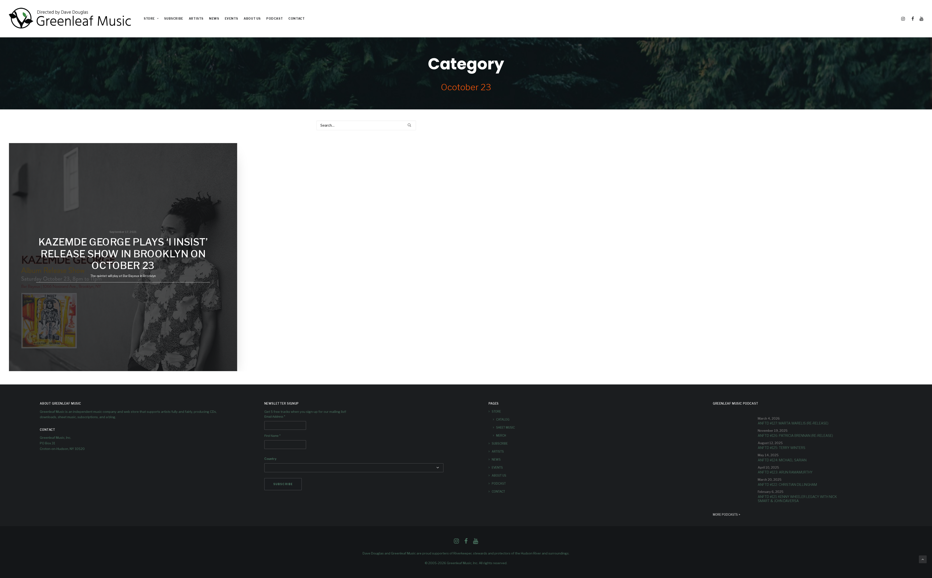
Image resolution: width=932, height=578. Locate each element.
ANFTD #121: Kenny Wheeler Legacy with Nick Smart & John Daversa (797, 499)
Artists (196, 18)
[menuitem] (151, 18)
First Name (272, 436)
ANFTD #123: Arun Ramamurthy (785, 472)
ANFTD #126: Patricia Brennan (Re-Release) (795, 435)
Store (496, 411)
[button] (903, 18)
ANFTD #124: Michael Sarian (782, 460)
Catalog (502, 419)
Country (270, 459)
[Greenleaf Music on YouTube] (475, 542)
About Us (252, 18)
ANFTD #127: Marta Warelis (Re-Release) (793, 423)
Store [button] (149, 18)
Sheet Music (505, 427)
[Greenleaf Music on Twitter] (466, 542)
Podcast (274, 18)
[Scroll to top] (923, 559)
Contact (296, 18)
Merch (501, 435)
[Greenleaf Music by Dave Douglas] (71, 19)
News (214, 18)
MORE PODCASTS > (726, 514)
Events (231, 18)
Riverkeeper (462, 553)
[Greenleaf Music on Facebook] (456, 542)
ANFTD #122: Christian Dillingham (787, 484)
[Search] (366, 125)
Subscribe (173, 18)
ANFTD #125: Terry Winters (781, 448)
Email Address (274, 416)
